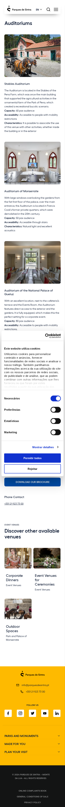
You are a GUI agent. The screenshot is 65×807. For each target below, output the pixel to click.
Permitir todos (32, 458)
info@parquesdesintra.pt (35, 685)
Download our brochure (32, 481)
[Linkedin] (56, 713)
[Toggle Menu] (56, 10)
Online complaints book (33, 790)
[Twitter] (32, 713)
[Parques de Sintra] (33, 678)
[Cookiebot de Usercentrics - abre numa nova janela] (46, 335)
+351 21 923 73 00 (13, 503)
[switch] (56, 410)
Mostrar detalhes (43, 447)
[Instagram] (20, 713)
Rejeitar (32, 468)
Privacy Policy (32, 802)
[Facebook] (8, 713)
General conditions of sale (32, 796)
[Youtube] (44, 713)
